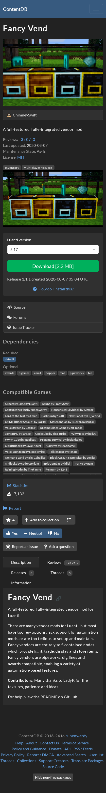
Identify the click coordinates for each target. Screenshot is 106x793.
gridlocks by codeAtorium (22, 463)
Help (19, 742)
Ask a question (61, 546)
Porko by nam (84, 463)
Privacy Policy (12, 754)
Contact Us (49, 742)
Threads (7, 760)
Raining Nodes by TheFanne (23, 469)
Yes (14, 533)
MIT (20, 157)
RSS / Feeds (83, 748)
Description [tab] (21, 562)
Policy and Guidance (29, 748)
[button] (10, 198)
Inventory (12, 168)
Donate (55, 748)
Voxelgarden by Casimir (20, 428)
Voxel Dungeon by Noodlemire (25, 451)
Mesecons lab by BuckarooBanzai (72, 422)
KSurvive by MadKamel (60, 446)
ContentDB (15, 9)
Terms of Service (75, 742)
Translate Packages (87, 760)
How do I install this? (55, 288)
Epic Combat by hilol (56, 463)
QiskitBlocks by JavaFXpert (23, 446)
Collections (26, 760)
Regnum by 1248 (56, 469)
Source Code (53, 766)
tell (90, 373)
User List (96, 754)
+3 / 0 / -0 (27, 139)
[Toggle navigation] (96, 9)
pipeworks (77, 373)
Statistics (20, 485)
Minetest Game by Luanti (21, 404)
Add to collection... (45, 519)
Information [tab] (21, 582)
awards (9, 373)
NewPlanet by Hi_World (84, 416)
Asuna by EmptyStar (55, 404)
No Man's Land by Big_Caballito (25, 457)
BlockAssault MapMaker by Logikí (72, 457)
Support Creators (54, 760)
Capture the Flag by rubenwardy (26, 410)
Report (14, 508)
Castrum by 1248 (52, 416)
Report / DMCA (40, 754)
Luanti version (19, 239)
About (31, 742)
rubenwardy (77, 735)
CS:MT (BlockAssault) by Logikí (25, 422)
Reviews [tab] (62, 562)
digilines (24, 373)
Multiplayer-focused (38, 168)
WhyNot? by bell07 (83, 433)
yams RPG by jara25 (18, 433)
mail (62, 373)
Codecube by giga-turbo (51, 433)
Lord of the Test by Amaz (21, 416)
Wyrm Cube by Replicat (20, 439)
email (37, 373)
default (9, 359)
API (67, 748)
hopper (50, 373)
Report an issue (24, 546)
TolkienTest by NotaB (63, 451)
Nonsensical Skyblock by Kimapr (72, 410)
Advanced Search (71, 754)
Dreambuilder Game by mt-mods (61, 428)
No (56, 533)
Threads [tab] (61, 572)
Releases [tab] (21, 572)
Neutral (35, 533)
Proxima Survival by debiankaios (61, 439)
